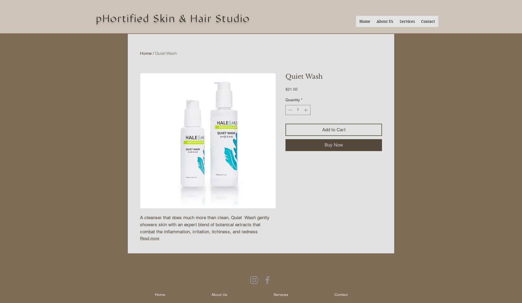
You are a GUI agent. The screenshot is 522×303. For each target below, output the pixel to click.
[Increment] (306, 110)
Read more (149, 238)
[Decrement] (289, 110)
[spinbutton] (298, 110)
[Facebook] (267, 280)
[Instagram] (254, 280)
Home (146, 53)
